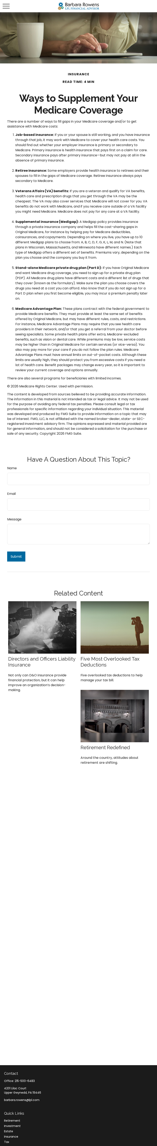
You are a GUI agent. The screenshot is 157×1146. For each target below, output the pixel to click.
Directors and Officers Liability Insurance (41, 662)
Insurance (11, 1137)
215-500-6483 (25, 1081)
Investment (12, 1126)
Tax (6, 1142)
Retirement (12, 1121)
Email (11, 493)
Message (14, 519)
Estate (8, 1131)
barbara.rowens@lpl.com (21, 1100)
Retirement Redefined (105, 747)
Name (12, 468)
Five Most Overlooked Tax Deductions (110, 662)
